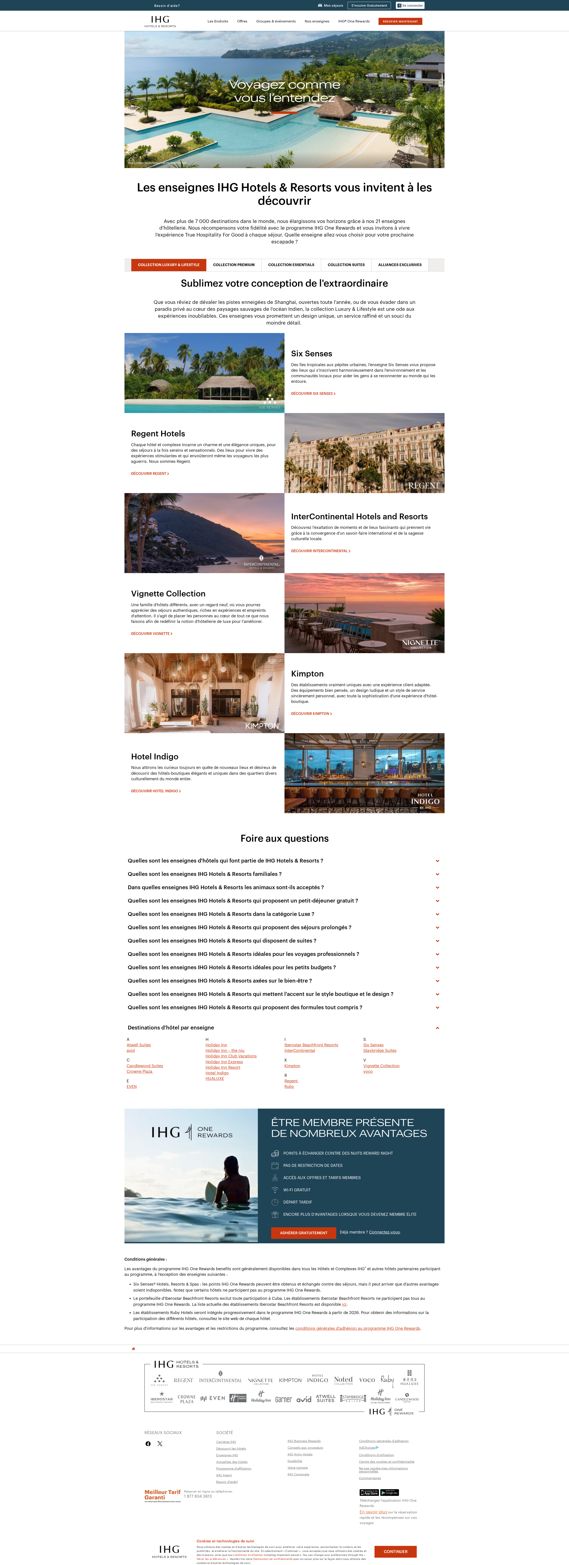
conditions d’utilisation (248, 1555)
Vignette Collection (381, 1066)
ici (344, 1304)
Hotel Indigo (217, 1073)
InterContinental (299, 1051)
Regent (291, 1081)
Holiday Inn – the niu (225, 1051)
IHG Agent (224, 1475)
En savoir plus (373, 1511)
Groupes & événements (276, 21)
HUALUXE (215, 1079)
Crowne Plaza (140, 1071)
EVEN (132, 1087)
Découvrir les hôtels (231, 1448)
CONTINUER (396, 1552)
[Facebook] (149, 1443)
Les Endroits (218, 21)
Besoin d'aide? (167, 6)
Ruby (289, 1087)
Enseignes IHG (227, 1455)
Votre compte (298, 1467)
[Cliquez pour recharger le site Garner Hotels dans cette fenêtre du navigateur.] (283, 1398)
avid (131, 1051)
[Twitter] (160, 1443)
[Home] (133, 1348)
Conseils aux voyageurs (305, 1447)
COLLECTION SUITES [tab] (346, 265)
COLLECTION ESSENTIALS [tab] (291, 265)
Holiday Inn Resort (223, 1067)
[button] (410, 5)
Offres (242, 21)
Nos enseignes (317, 21)
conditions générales (315, 1328)
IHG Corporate (298, 1474)
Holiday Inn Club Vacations (231, 1056)
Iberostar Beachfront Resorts (311, 1045)
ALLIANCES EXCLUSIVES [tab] (400, 265)
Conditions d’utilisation (376, 1455)
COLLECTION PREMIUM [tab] (234, 265)
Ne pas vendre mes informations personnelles (383, 1469)
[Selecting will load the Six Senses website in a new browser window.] (159, 1379)
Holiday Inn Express (224, 1062)
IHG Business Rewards (304, 1441)
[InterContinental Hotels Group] (160, 21)
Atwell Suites (139, 1045)
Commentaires (370, 1478)
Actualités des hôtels (232, 1461)
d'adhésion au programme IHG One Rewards (378, 1328)
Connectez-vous (384, 1232)
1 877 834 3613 (198, 1495)
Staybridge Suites (380, 1051)
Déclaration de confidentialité (273, 1559)
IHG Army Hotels (300, 1454)
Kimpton (292, 1066)
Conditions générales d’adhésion (384, 1441)
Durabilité (295, 1461)
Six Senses (373, 1045)
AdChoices (367, 1447)
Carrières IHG (226, 1441)
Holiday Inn (216, 1045)
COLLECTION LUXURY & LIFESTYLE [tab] (169, 265)
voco (368, 1071)
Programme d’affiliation (233, 1468)
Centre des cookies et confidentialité (386, 1461)
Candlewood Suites (145, 1066)
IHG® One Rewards (354, 21)
